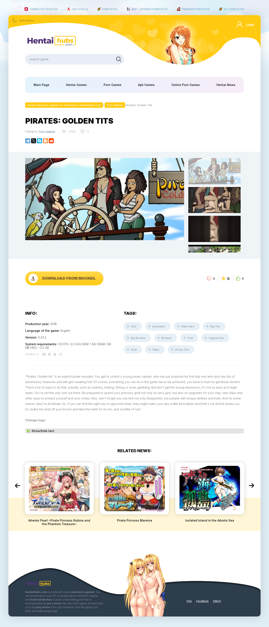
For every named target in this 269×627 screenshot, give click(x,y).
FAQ (189, 601)
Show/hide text (43, 431)
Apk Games (146, 85)
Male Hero (188, 326)
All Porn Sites (234, 9)
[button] (17, 485)
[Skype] (39, 140)
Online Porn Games (185, 85)
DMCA (217, 601)
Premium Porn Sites (196, 9)
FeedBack (202, 601)
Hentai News (225, 85)
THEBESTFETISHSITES (43, 9)
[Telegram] (27, 140)
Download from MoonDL (69, 278)
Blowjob (166, 338)
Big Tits (215, 326)
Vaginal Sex (216, 338)
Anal (134, 349)
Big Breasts (138, 338)
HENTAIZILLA (80, 9)
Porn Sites (109, 9)
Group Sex (182, 349)
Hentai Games (76, 85)
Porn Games (112, 85)
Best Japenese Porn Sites (150, 9)
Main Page (41, 85)
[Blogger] (45, 140)
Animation (158, 326)
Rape (156, 349)
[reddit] (51, 140)
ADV (134, 326)
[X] (33, 140)
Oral (190, 338)
